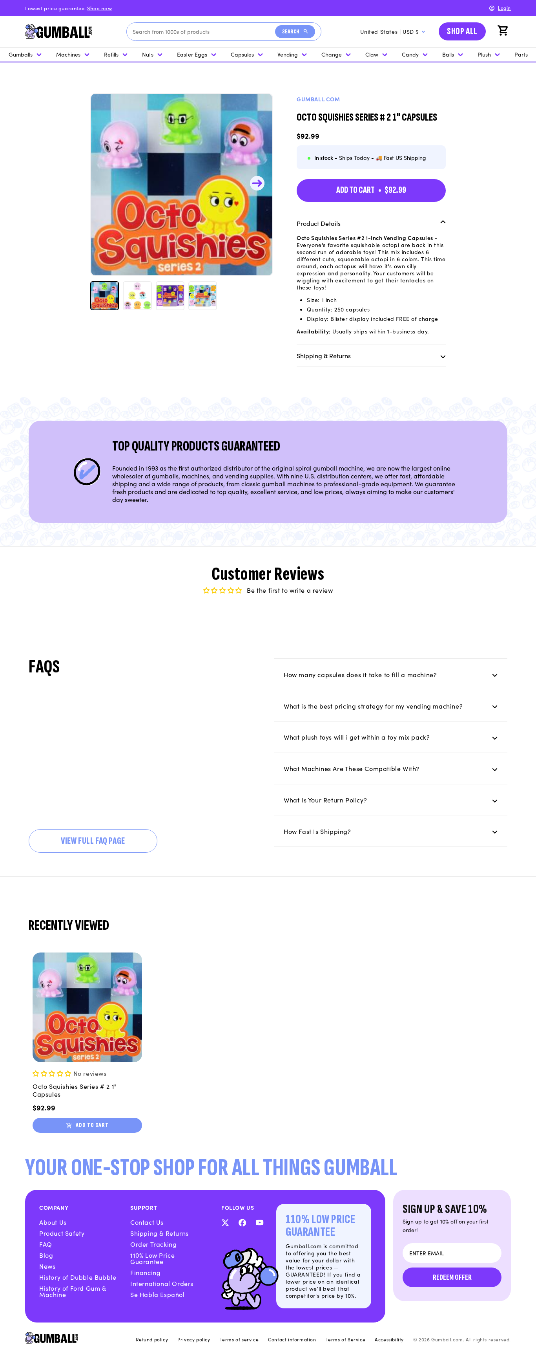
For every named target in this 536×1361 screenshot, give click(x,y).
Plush (484, 54)
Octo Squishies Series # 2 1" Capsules (75, 1090)
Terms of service (239, 1339)
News (47, 1266)
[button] (503, 31)
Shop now (99, 8)
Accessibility (389, 1339)
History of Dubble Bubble (77, 1277)
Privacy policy (193, 1339)
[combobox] (204, 31)
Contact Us (147, 1222)
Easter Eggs (192, 54)
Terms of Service (346, 1339)
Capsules (242, 54)
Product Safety (61, 1233)
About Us (53, 1222)
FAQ (45, 1244)
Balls (448, 54)
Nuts (147, 54)
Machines (68, 54)
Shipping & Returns (159, 1233)
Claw (371, 54)
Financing (145, 1272)
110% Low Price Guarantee (152, 1258)
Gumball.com (318, 99)
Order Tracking (153, 1244)
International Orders (161, 1283)
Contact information (292, 1339)
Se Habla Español (157, 1294)
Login (504, 7)
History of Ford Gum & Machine (72, 1291)
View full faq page (93, 840)
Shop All (462, 31)
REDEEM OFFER (452, 1277)
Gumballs (21, 54)
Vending (287, 54)
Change (331, 54)
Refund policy (152, 1339)
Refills (111, 54)
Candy (410, 54)
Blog (46, 1255)
